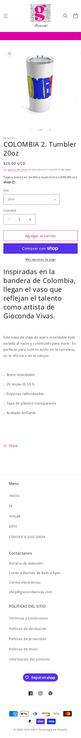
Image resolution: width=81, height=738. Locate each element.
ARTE (13, 526)
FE (11, 506)
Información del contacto (29, 659)
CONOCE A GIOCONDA (27, 537)
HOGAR (15, 516)
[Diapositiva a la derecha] (50, 130)
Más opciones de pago (40, 259)
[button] (6, 16)
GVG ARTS (31, 729)
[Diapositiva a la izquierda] (31, 130)
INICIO (14, 496)
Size (6, 190)
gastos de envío (18, 169)
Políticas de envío (23, 649)
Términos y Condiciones (28, 618)
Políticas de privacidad (27, 639)
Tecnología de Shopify (53, 729)
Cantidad (9, 210)
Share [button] (13, 445)
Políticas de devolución (28, 628)
